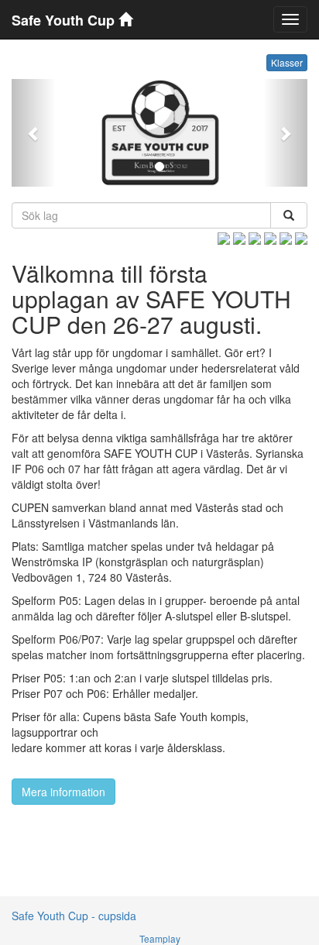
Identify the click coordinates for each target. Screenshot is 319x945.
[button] (34, 133)
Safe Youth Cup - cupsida (74, 915)
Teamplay (159, 938)
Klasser (287, 62)
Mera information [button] (63, 791)
